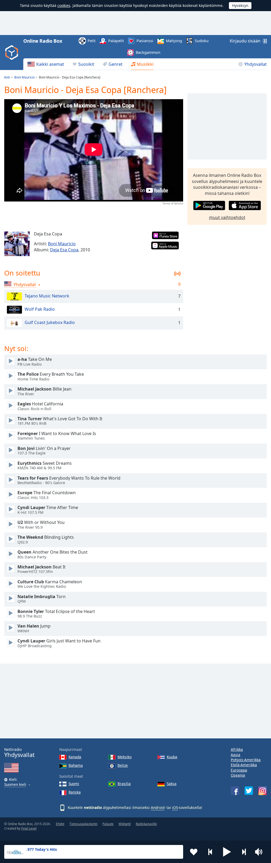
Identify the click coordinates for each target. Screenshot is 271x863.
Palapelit (116, 40)
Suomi (74, 783)
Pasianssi (145, 40)
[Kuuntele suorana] (11, 361)
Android (157, 807)
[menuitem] (46, 64)
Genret (116, 64)
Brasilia (124, 783)
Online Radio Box (42, 41)
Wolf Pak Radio (40, 309)
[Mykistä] (260, 852)
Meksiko (125, 756)
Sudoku (202, 40)
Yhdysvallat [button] (24, 284)
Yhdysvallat (255, 64)
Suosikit (86, 64)
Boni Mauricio (62, 244)
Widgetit (125, 824)
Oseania (238, 775)
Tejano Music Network (47, 296)
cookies (63, 5)
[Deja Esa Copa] (17, 243)
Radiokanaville (146, 824)
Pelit (92, 40)
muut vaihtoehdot (227, 217)
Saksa (172, 783)
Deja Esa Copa (64, 250)
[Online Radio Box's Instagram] (262, 790)
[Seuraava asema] (243, 852)
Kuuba (172, 756)
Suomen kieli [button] (15, 784)
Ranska (75, 792)
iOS (175, 807)
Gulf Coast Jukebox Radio (50, 322)
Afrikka (237, 749)
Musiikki (145, 64)
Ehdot (60, 824)
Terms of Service (172, 203)
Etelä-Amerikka (244, 764)
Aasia (235, 754)
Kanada (75, 756)
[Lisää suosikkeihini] (193, 852)
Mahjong (174, 40)
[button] (227, 852)
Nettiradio (19, 752)
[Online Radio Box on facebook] (235, 790)
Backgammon (148, 52)
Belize (123, 765)
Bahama (76, 765)
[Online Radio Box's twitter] (249, 790)
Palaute (108, 824)
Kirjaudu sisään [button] (245, 41)
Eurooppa (239, 770)
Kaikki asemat (50, 64)
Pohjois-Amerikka (246, 759)
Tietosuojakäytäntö (83, 824)
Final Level (29, 828)
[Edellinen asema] (210, 852)
